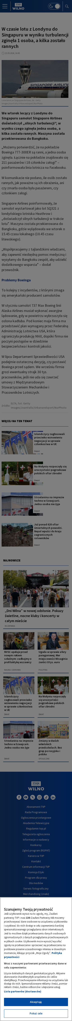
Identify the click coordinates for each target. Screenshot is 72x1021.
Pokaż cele (36, 1013)
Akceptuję (36, 1002)
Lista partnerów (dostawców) (22, 991)
